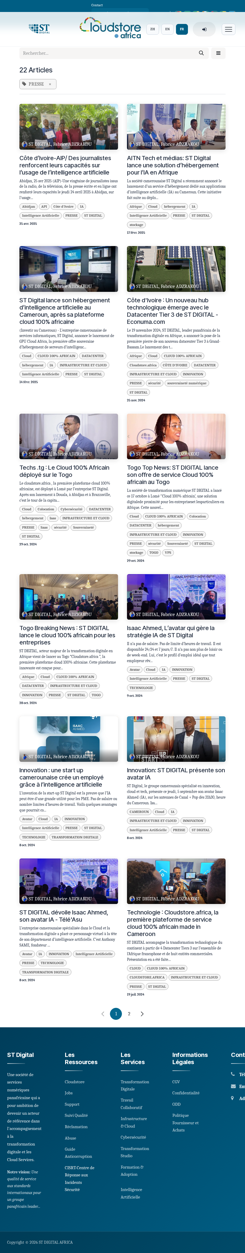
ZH (152, 29)
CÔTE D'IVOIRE (175, 365)
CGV (176, 1081)
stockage (136, 225)
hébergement (174, 206)
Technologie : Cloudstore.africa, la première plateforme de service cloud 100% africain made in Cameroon (172, 923)
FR (182, 29)
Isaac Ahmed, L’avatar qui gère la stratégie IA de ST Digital (171, 631)
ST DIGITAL (93, 215)
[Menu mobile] (228, 29)
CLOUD (135, 968)
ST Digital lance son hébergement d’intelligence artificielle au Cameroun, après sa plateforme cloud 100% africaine (64, 311)
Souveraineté (83, 527)
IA (82, 206)
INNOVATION (193, 374)
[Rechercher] (201, 53)
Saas (44, 527)
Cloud (152, 206)
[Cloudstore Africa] (108, 29)
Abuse (70, 1138)
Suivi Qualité (76, 1115)
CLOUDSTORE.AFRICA (147, 977)
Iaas (53, 518)
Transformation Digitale (135, 1085)
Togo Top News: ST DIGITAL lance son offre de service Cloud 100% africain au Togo (172, 475)
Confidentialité (186, 1093)
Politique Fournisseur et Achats (185, 1123)
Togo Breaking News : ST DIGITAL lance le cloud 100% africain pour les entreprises (67, 635)
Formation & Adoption (132, 1170)
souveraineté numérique (186, 383)
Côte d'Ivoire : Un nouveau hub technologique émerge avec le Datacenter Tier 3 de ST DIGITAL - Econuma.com (172, 311)
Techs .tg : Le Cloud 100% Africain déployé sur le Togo (64, 471)
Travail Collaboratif (131, 1103)
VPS (168, 552)
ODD (176, 1104)
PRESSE (71, 215)
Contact (97, 5)
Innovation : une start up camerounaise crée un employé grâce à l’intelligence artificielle (61, 777)
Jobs (69, 1093)
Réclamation (76, 1126)
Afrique (136, 206)
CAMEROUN (139, 812)
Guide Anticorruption (78, 1152)
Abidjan (28, 206)
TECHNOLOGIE (141, 688)
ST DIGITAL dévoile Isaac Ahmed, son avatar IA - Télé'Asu (63, 916)
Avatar (135, 670)
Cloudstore (75, 1081)
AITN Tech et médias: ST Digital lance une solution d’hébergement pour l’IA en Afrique (173, 165)
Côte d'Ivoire (63, 206)
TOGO (153, 552)
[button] (218, 53)
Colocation (46, 509)
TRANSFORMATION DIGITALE (75, 837)
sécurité (154, 383)
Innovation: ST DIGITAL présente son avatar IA (176, 774)
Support (72, 1104)
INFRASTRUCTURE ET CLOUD (83, 365)
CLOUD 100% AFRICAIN (56, 356)
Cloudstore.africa (143, 365)
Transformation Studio (135, 1152)
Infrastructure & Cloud (134, 1122)
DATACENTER (93, 356)
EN (167, 29)
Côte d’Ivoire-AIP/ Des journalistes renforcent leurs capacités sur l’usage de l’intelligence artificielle (65, 165)
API (44, 206)
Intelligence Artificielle (40, 215)
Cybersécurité (71, 509)
